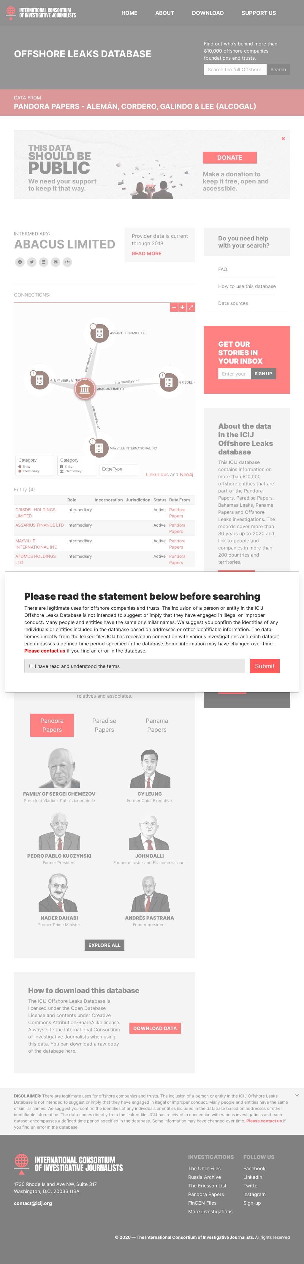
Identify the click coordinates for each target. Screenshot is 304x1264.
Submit (265, 666)
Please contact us (44, 651)
